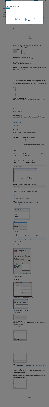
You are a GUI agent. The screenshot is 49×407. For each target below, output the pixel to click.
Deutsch (26, 17)
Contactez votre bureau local (24, 22)
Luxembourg (16, 19)
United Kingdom (26, 20)
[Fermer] (42, 1)
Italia (15, 18)
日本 (34, 17)
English (26, 18)
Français (26, 19)
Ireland (16, 17)
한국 (34, 18)
